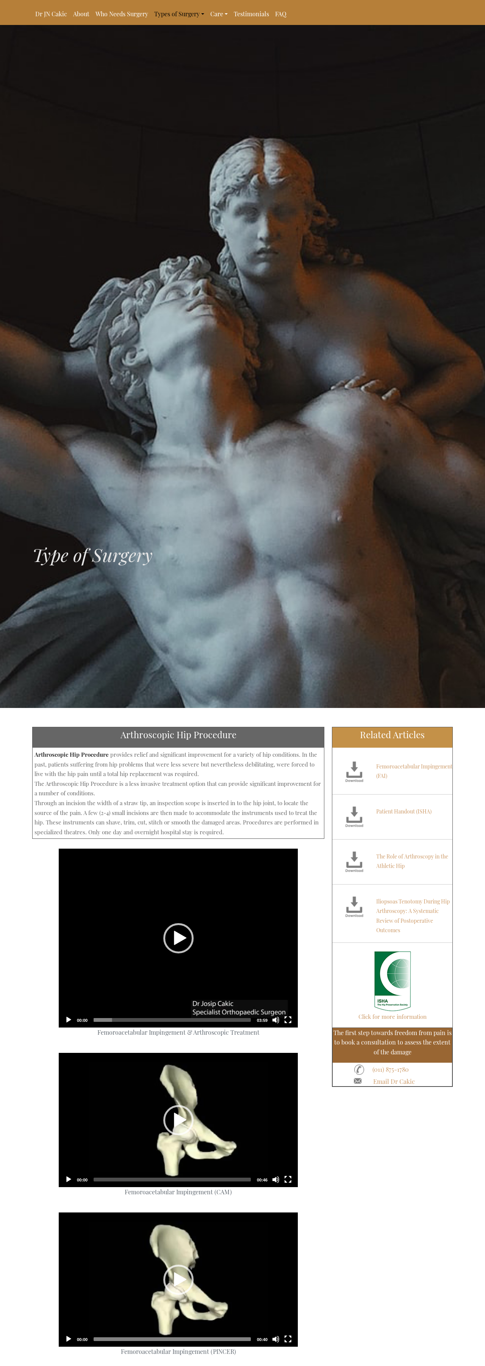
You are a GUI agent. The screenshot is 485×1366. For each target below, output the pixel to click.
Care (216, 14)
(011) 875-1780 (390, 1069)
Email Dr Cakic (394, 1081)
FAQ (280, 14)
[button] (178, 938)
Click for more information (392, 1016)
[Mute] (276, 1020)
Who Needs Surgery (121, 14)
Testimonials (251, 14)
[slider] (172, 1020)
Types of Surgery (177, 14)
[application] (178, 938)
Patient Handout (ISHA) (404, 811)
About (81, 14)
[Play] (68, 1020)
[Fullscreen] (288, 1020)
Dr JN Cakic (51, 14)
